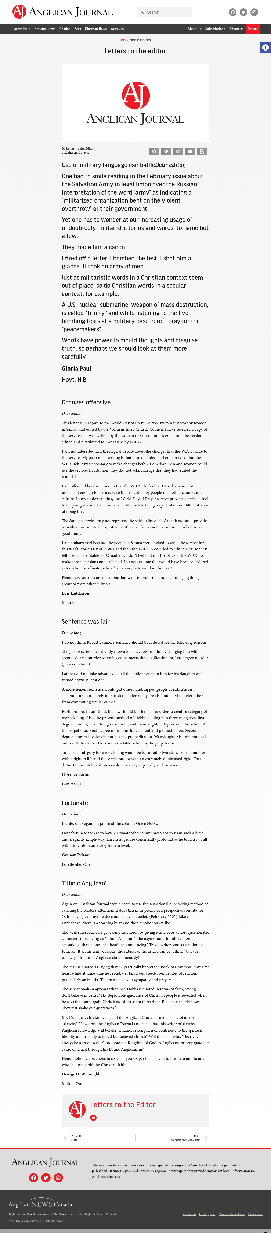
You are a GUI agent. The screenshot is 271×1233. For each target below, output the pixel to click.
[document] (135, 616)
